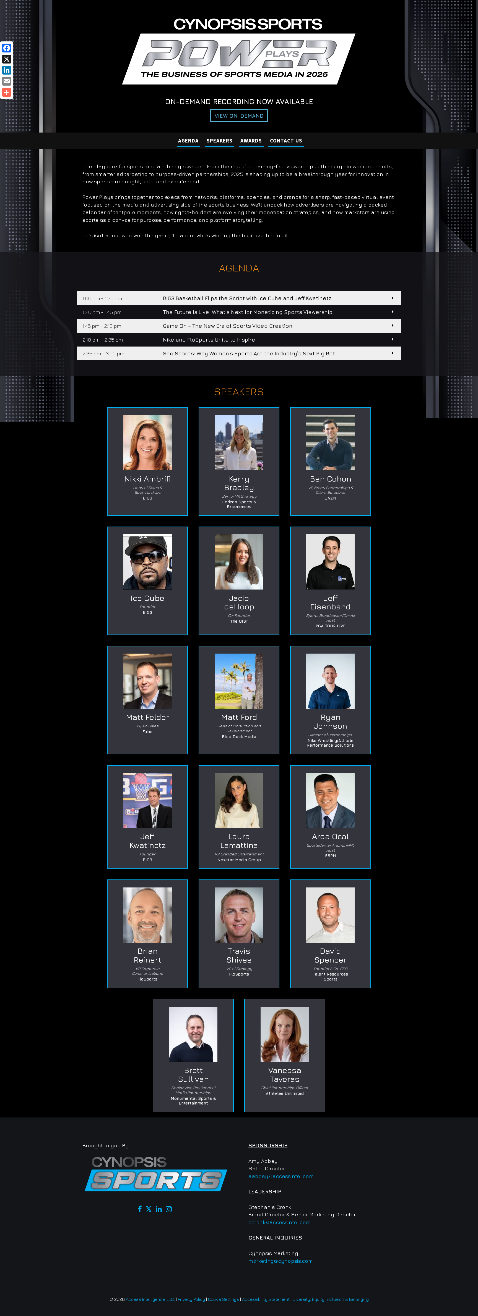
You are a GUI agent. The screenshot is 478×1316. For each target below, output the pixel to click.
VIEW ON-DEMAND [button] (239, 115)
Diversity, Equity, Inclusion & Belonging (331, 1299)
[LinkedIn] (6, 70)
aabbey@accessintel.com (281, 1176)
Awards (251, 140)
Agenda (188, 140)
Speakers (220, 140)
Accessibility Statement (266, 1299)
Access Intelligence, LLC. (150, 1299)
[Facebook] (6, 48)
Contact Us (286, 140)
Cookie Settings (223, 1299)
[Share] (6, 92)
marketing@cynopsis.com (280, 1260)
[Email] (6, 81)
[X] (6, 59)
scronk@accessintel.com (279, 1222)
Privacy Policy (191, 1299)
